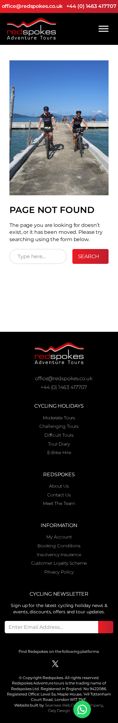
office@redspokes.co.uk (32, 6)
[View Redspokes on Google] (32, 663)
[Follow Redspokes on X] (55, 663)
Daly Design (59, 710)
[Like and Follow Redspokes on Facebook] (44, 663)
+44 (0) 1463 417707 (91, 6)
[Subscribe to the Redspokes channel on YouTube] (77, 663)
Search (88, 256)
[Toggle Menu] (103, 29)
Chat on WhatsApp (82, 709)
